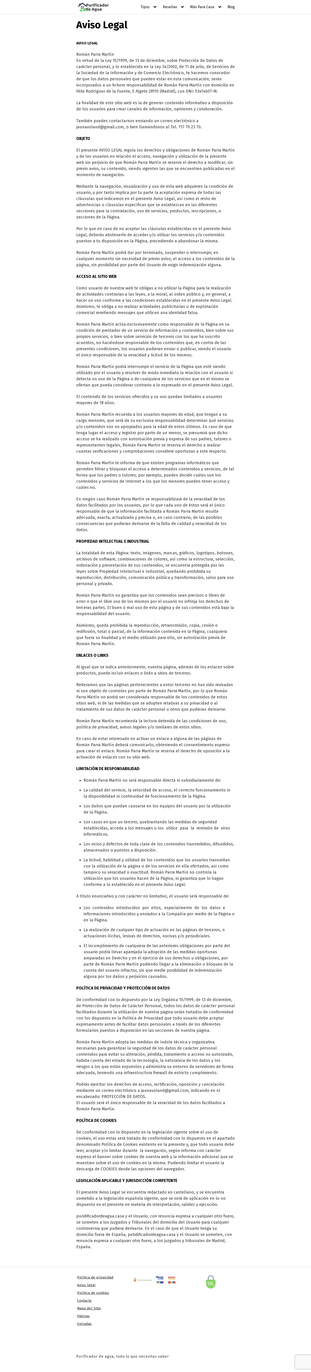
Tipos (145, 7)
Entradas (84, 1324)
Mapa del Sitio (89, 1308)
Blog (231, 7)
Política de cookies (93, 1293)
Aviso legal (86, 1285)
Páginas (83, 1316)
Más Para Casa (202, 7)
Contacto (84, 1301)
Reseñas (170, 7)
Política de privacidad (95, 1277)
